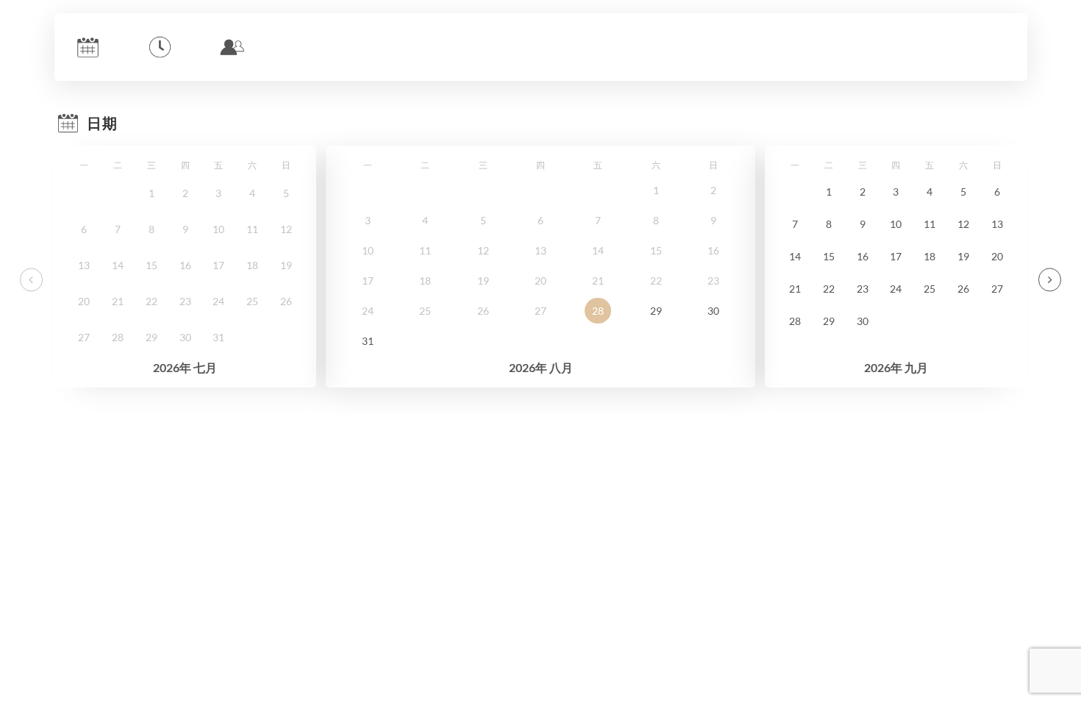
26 (963, 288)
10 (896, 224)
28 (598, 310)
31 (368, 341)
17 (896, 256)
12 (963, 224)
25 (929, 288)
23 (862, 288)
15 (829, 256)
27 (997, 288)
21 (795, 288)
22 (829, 288)
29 (656, 310)
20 (997, 256)
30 (713, 310)
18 (929, 256)
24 (896, 288)
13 (997, 224)
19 (963, 256)
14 (795, 256)
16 (862, 256)
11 (929, 224)
